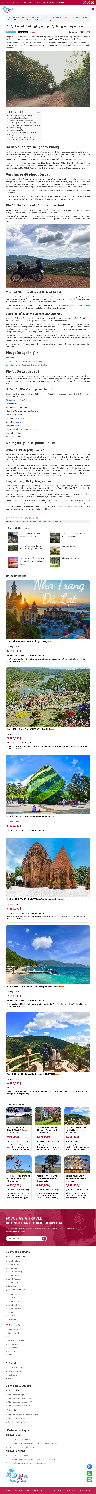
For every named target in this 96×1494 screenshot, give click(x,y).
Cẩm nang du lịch (14, 1371)
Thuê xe (11, 1355)
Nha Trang (33, 655)
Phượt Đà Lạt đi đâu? (16, 130)
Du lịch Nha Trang (15, 1272)
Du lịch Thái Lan (14, 1294)
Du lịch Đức (12, 1312)
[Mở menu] (93, 9)
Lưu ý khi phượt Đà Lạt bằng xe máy (23, 139)
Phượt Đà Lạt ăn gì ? (16, 128)
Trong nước (42, 655)
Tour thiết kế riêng (15, 1330)
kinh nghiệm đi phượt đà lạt (53, 521)
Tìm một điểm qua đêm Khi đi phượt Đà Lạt (25, 123)
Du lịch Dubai (13, 1298)
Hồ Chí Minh (20, 1141)
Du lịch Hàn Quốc (14, 1309)
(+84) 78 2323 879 (13, 2)
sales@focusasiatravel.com (58, 2)
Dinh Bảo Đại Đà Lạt (70, 546)
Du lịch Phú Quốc (14, 1279)
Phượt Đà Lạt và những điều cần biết (21, 120)
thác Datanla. (20, 418)
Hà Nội (12, 655)
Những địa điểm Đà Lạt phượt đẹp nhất (24, 132)
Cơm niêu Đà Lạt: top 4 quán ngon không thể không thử (26, 365)
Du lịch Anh (12, 1316)
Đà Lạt (18, 655)
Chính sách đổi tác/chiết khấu (19, 1406)
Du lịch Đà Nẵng (14, 1275)
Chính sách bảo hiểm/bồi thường (20, 1402)
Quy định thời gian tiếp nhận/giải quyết (23, 1415)
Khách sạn (12, 1337)
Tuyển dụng (12, 1375)
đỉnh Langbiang (22, 429)
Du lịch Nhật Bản (14, 1305)
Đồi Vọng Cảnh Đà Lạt (71, 558)
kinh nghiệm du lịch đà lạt (32, 521)
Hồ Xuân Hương (11, 437)
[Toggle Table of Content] (37, 112)
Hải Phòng (48, 1141)
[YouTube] (88, 2)
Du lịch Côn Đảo (14, 1283)
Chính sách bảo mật (16, 1395)
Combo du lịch (13, 1333)
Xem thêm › (12, 1286)
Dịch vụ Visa (13, 1348)
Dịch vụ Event (13, 1344)
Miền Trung (25, 655)
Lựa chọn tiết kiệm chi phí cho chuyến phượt (26, 125)
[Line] (92, 2)
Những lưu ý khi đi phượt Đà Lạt (19, 135)
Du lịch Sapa (13, 1268)
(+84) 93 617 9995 (34, 2)
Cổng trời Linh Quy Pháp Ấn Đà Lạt (18, 400)
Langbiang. (18, 422)
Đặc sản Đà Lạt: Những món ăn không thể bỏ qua (24, 361)
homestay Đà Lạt (60, 305)
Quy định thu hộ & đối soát (18, 1422)
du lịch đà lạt (18, 521)
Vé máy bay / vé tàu (16, 1340)
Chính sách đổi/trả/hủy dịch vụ (20, 1398)
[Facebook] (84, 2)
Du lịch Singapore (14, 1301)
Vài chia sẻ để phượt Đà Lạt (18, 118)
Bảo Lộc (15, 462)
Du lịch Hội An (13, 1265)
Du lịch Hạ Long (14, 1261)
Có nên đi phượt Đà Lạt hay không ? (21, 116)
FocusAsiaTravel (31, 39)
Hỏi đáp (11, 1378)
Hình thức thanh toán (16, 1368)
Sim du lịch (12, 1351)
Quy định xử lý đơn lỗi (16, 1418)
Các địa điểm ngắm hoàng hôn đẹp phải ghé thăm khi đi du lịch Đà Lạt (33, 561)
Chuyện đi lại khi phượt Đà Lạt (21, 137)
